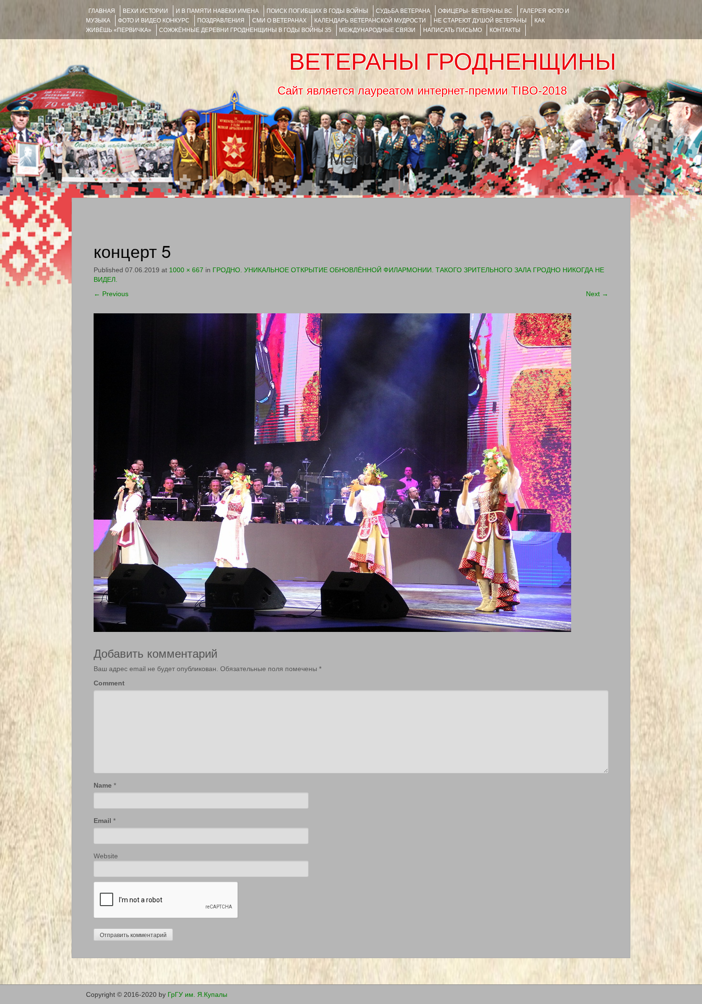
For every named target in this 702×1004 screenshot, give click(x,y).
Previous (111, 294)
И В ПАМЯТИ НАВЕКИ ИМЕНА (217, 11)
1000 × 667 (186, 270)
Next (597, 294)
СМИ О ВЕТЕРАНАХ (279, 20)
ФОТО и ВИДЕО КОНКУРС (154, 20)
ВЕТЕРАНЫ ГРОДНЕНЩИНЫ (452, 61)
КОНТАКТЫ (505, 30)
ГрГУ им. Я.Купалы (197, 994)
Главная (101, 11)
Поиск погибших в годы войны (317, 11)
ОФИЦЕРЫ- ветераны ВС (475, 11)
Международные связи (377, 30)
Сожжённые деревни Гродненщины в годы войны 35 (245, 30)
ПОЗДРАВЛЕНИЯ (221, 20)
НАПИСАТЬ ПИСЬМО (452, 30)
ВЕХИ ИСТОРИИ (145, 11)
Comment (109, 683)
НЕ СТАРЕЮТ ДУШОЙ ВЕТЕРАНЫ (480, 20)
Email (102, 820)
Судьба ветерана (403, 11)
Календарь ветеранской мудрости (370, 20)
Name (103, 785)
